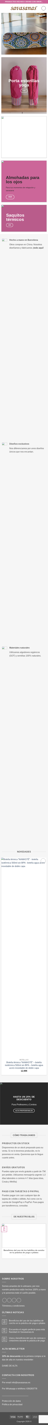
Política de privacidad (12, 1404)
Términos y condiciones (13, 1306)
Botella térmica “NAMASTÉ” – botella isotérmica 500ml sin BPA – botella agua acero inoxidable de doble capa (24, 1065)
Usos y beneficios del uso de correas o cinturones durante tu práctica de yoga (27, 1339)
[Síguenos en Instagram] (9, 1300)
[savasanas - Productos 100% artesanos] (24, 8)
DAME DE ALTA (9, 1366)
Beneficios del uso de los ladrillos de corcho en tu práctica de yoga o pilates (24, 1251)
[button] (3, 8)
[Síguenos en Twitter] (14, 1300)
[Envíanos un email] (19, 1300)
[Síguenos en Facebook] (4, 1300)
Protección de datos (11, 1401)
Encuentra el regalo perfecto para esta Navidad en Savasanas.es (27, 1330)
